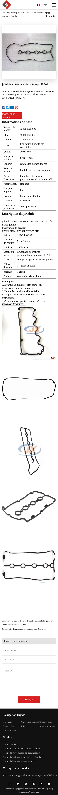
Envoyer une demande (8, 115)
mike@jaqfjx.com (32, 792)
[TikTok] (41, 784)
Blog (25, 726)
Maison (7, 12)
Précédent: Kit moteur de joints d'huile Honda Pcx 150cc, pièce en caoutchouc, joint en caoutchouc (27, 622)
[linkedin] (34, 784)
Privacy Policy (47, 789)
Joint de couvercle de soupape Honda (22, 748)
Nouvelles (9, 726)
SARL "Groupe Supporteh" (14, 775)
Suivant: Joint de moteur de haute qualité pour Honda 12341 (25, 629)
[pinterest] (26, 784)
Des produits (18, 12)
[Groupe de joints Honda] (10, 5)
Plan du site (10, 730)
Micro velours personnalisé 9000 (41, 775)
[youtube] (49, 784)
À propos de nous (31, 722)
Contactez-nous (47, 726)
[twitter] (18, 784)
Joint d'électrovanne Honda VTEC (20, 761)
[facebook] (10, 784)
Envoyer (29, 699)
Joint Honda (10, 744)
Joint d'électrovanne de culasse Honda (23, 757)
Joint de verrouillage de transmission (22, 753)
